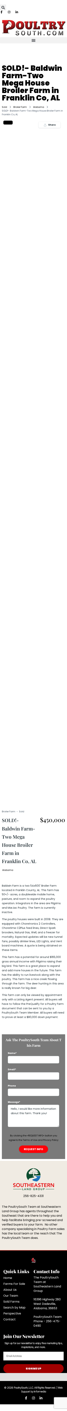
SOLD (8, 123)
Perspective (12, 1313)
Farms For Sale (14, 1284)
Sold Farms (11, 1301)
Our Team (10, 1296)
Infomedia (40, 1391)
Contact (9, 1319)
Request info (33, 1149)
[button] (3, 7)
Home (7, 1278)
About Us (10, 1290)
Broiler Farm (20, 107)
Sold (4, 107)
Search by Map (14, 1307)
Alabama (38, 107)
